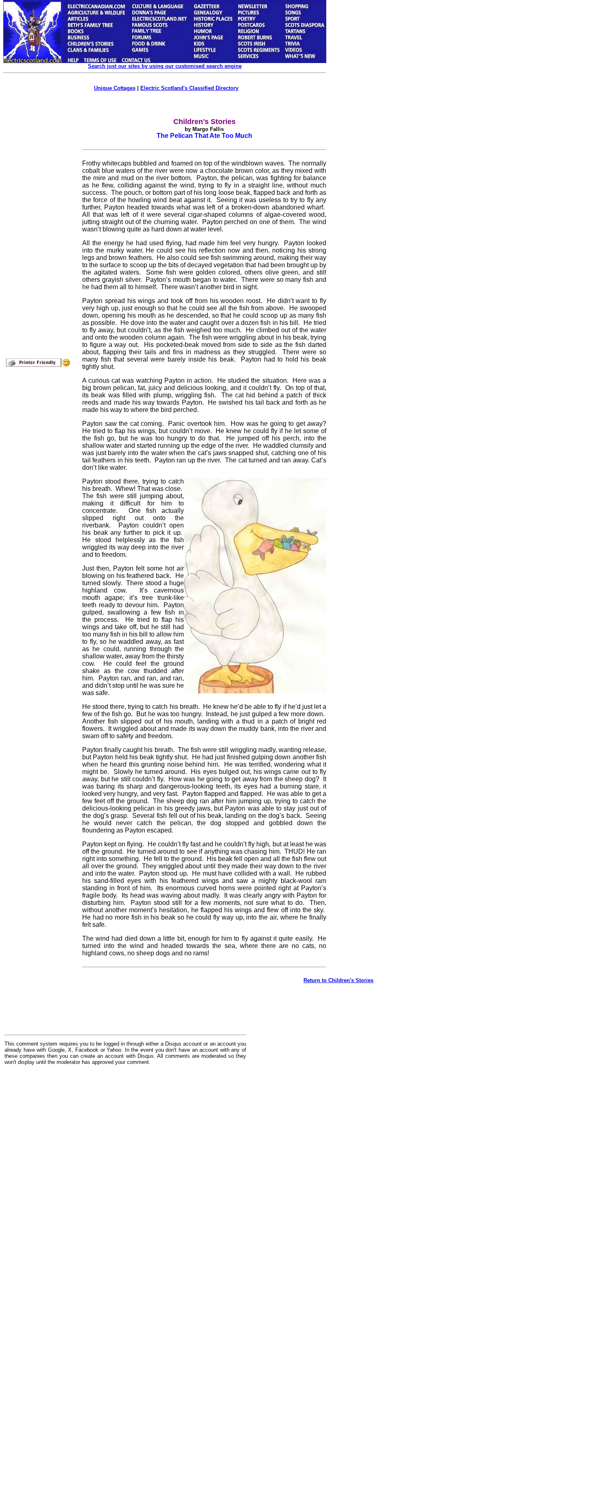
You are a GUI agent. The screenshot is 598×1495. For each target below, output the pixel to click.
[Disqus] (125, 1172)
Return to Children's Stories (338, 980)
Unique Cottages (114, 88)
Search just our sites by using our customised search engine (165, 66)
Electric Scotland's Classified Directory (189, 88)
